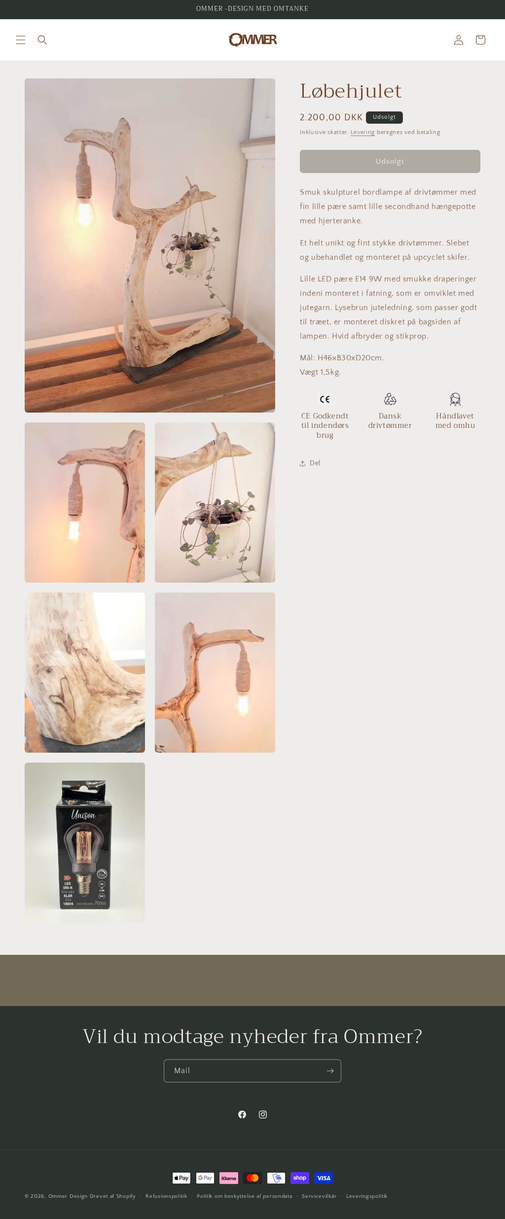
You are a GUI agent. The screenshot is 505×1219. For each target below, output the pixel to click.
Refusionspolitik (166, 1196)
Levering (363, 132)
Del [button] (315, 463)
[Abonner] (330, 1070)
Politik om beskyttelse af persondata (244, 1196)
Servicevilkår (319, 1196)
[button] (21, 40)
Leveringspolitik (367, 1196)
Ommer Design (68, 1196)
